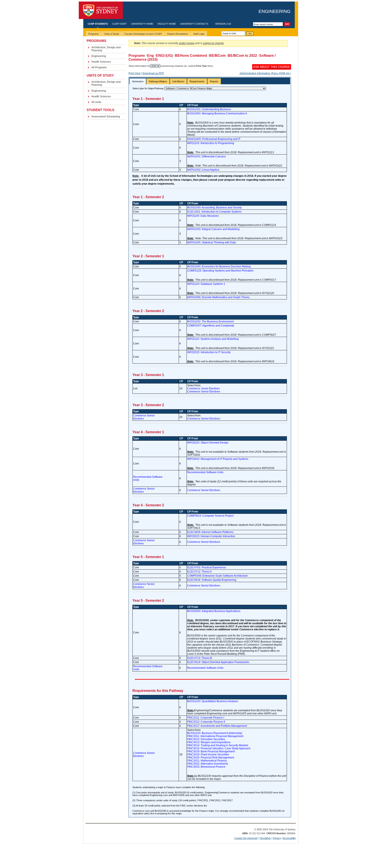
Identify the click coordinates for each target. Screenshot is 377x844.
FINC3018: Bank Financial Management (211, 751)
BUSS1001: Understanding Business (209, 109)
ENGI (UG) (164, 55)
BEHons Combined (191, 55)
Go (250, 33)
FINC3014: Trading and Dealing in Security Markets (217, 745)
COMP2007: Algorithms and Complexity (210, 325)
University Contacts (194, 23)
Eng (150, 55)
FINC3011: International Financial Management (215, 736)
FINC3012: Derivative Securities (206, 739)
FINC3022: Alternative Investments (207, 763)
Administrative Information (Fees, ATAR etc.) (265, 73)
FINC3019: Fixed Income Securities (208, 754)
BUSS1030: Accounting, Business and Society (214, 207)
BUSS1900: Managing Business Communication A (217, 113)
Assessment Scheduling (105, 116)
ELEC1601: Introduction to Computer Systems (214, 211)
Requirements (197, 81)
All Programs (99, 67)
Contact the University (246, 838)
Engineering (274, 11)
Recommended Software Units (205, 472)
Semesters (138, 81)
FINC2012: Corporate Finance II (206, 721)
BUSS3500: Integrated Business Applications (213, 611)
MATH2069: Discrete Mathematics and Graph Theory (218, 297)
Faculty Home (167, 23)
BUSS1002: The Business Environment (210, 321)
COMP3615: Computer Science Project (210, 515)
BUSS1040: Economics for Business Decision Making (219, 266)
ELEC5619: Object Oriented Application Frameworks (218, 662)
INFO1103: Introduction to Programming (210, 143)
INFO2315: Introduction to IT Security (209, 352)
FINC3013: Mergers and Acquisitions (209, 742)
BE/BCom (217, 55)
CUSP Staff (119, 23)
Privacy (277, 838)
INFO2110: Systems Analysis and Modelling (213, 338)
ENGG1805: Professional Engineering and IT (213, 139)
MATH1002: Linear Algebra (203, 169)
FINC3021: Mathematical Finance (207, 760)
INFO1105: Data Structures (203, 215)
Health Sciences (101, 61)
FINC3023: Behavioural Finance (206, 766)
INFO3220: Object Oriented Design (207, 442)
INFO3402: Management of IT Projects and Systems (217, 459)
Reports (214, 81)
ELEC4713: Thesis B (199, 658)
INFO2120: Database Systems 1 (206, 283)
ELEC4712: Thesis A (199, 571)
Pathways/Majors (158, 81)
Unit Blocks (178, 81)
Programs (137, 55)
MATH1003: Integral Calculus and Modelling (213, 229)
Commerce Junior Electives (203, 388)
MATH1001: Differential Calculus (206, 156)
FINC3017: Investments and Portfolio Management (217, 725)
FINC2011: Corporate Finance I (205, 717)
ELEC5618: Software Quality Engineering (211, 579)
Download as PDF (153, 73)
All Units (96, 102)
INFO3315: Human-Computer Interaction (211, 536)
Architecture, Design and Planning (106, 49)
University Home (142, 23)
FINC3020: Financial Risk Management (210, 757)
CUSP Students (98, 23)
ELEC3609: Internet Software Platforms (210, 532)
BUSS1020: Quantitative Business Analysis (212, 701)
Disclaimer (265, 838)
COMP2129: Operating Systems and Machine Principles (220, 270)
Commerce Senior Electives (203, 391)
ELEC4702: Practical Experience (206, 567)
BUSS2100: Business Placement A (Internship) (214, 733)
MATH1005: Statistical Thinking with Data (211, 242)
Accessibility (289, 838)
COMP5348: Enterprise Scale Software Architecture (217, 575)
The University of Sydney (101, 10)
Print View (135, 73)
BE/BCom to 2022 (242, 55)
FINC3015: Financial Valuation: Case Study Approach (218, 748)
